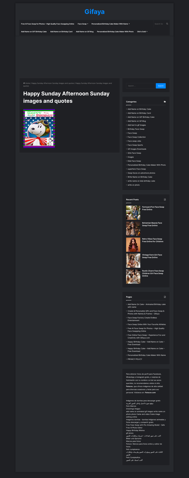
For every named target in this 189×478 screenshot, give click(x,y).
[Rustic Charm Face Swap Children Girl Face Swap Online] (133, 277)
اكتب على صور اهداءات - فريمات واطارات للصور (143, 436)
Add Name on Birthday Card (61, 32)
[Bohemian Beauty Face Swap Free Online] (133, 229)
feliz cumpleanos (133, 449)
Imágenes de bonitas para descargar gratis (143, 401)
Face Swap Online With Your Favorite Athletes (147, 324)
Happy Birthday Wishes (135, 430)
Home (27, 83)
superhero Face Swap (137, 169)
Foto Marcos (131, 406)
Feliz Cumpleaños (133, 457)
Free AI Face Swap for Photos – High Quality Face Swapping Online (47, 24)
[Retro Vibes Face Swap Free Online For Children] (133, 245)
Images (131, 157)
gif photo (129, 433)
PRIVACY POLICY (135, 359)
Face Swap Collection (137, 137)
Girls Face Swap (134, 153)
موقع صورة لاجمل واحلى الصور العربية (139, 403)
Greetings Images (133, 409)
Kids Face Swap (134, 161)
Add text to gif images (137, 125)
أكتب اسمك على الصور (134, 460)
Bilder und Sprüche (133, 438)
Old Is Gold (141, 32)
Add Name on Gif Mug (84, 32)
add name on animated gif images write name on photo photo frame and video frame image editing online (145, 414)
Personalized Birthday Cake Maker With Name (110, 24)
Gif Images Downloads (137, 149)
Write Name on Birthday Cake (140, 177)
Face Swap (82, 24)
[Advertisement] (94, 56)
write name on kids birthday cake (141, 181)
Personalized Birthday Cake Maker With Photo (115, 32)
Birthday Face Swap (136, 129)
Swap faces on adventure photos (141, 173)
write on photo (134, 185)
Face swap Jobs (134, 141)
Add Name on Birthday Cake (139, 109)
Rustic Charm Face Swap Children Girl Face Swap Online (153, 273)
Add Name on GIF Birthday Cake (34, 32)
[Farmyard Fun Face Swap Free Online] (133, 213)
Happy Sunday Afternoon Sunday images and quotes (52, 83)
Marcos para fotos (133, 441)
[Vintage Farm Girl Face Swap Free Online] (133, 261)
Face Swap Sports (135, 145)
